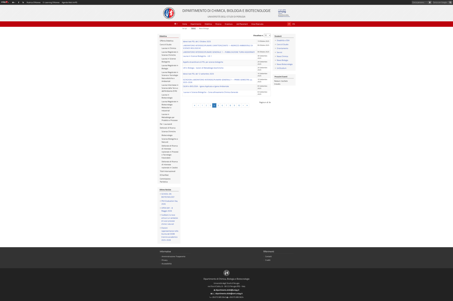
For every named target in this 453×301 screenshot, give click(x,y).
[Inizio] (195, 105)
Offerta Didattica (166, 40)
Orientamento (282, 48)
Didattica (208, 24)
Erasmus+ (229, 24)
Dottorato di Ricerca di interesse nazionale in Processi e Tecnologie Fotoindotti (170, 151)
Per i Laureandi (166, 124)
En (293, 24)
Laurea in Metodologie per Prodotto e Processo (170, 117)
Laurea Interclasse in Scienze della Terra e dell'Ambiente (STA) (170, 88)
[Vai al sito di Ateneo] (169, 13)
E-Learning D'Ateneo (51, 2)
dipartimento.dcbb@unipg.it (227, 289)
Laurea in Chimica (169, 48)
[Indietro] (198, 105)
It (289, 24)
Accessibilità (167, 263)
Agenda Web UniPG (69, 2)
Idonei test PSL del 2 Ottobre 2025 (197, 41)
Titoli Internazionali (167, 171)
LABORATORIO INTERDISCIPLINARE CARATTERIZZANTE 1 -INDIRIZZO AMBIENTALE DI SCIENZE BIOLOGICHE (218, 47)
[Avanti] (243, 105)
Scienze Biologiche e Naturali (170, 140)
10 (239, 105)
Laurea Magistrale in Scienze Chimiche (170, 53)
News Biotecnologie (285, 64)
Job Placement (242, 24)
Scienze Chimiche (169, 131)
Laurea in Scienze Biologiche (169, 60)
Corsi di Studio (165, 44)
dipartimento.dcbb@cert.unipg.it (227, 293)
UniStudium (281, 68)
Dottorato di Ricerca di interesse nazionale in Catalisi (170, 164)
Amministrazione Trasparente (173, 256)
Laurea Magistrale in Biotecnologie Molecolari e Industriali (170, 106)
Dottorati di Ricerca (167, 127)
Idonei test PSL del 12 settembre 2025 (198, 73)
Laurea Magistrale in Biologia (170, 67)
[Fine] (247, 105)
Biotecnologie (167, 135)
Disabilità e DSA (283, 40)
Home (184, 24)
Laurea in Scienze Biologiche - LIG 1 (197, 56)
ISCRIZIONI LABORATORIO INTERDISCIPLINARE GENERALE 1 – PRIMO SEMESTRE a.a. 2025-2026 (217, 81)
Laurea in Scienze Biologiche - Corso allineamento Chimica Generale (210, 92)
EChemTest (164, 175)
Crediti (268, 260)
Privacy (165, 260)
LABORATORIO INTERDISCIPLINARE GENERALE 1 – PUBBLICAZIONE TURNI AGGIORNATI (219, 52)
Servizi (279, 52)
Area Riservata (257, 24)
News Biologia (282, 60)
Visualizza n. (258, 35)
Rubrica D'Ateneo (33, 2)
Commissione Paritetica (165, 180)
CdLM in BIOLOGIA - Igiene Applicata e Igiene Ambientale (206, 86)
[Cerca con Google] (450, 2)
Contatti (268, 256)
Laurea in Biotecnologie (167, 96)
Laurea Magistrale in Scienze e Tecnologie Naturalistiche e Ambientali (170, 77)
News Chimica (282, 56)
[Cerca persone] (430, 2)
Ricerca (218, 24)
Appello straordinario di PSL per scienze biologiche (203, 62)
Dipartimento (196, 24)
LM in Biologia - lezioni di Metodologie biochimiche (203, 67)
